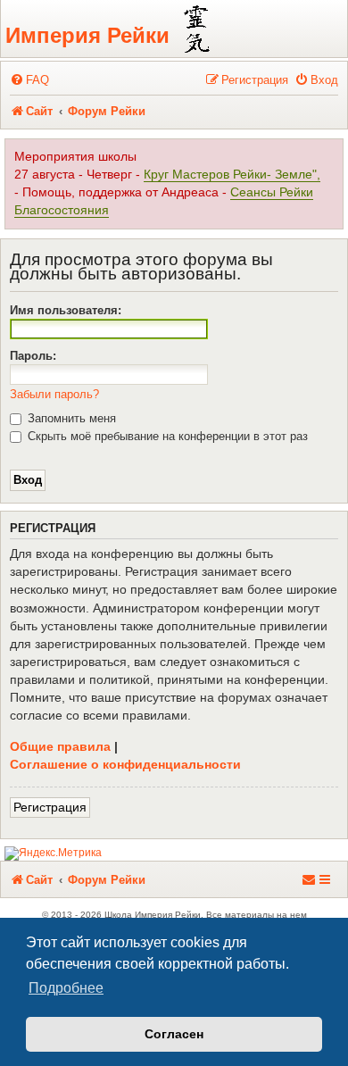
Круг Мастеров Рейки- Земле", (232, 174)
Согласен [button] (174, 1034)
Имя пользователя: (65, 310)
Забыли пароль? (54, 394)
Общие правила (60, 746)
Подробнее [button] (66, 987)
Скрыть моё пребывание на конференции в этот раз (166, 436)
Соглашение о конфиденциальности (125, 764)
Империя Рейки (87, 35)
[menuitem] (29, 80)
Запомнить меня (70, 418)
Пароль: (33, 355)
